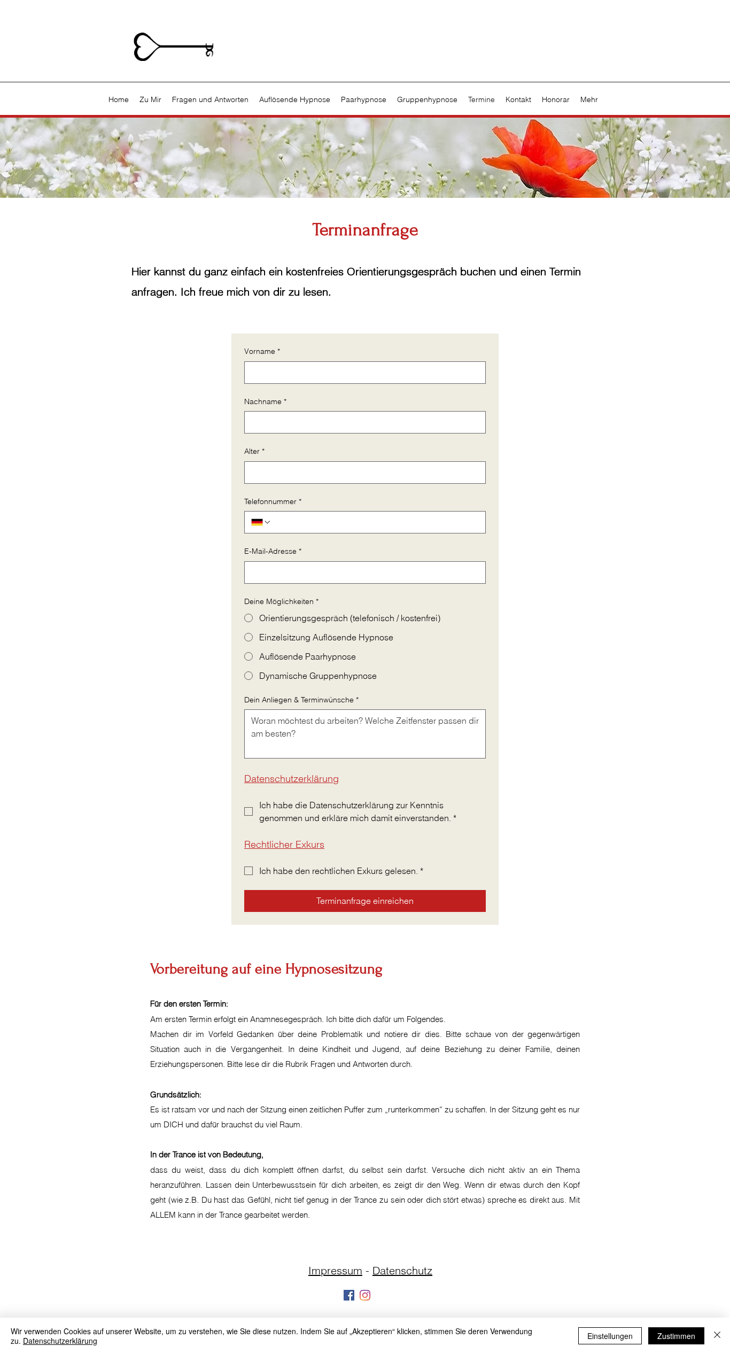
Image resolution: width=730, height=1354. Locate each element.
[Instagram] (365, 1295)
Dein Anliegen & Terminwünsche (301, 700)
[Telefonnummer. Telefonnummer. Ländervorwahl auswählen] (261, 522)
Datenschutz (402, 1270)
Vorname (262, 351)
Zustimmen (676, 1335)
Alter (254, 451)
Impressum (335, 1270)
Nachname (265, 401)
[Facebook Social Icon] (349, 1295)
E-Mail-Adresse (272, 551)
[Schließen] (717, 1335)
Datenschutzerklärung (60, 1340)
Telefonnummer (272, 501)
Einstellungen (610, 1335)
